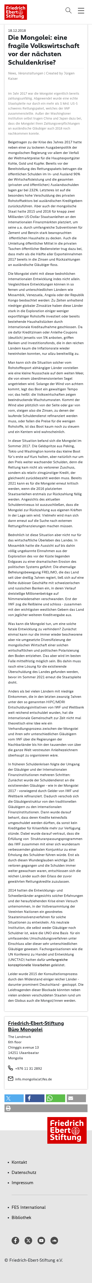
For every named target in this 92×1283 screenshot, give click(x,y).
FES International (29, 1207)
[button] (14, 1098)
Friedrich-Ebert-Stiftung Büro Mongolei (36, 1026)
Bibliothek (21, 1217)
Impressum (22, 1182)
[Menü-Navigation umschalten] (81, 10)
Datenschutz (24, 1172)
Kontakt (19, 1162)
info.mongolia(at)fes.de (33, 1079)
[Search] (69, 10)
